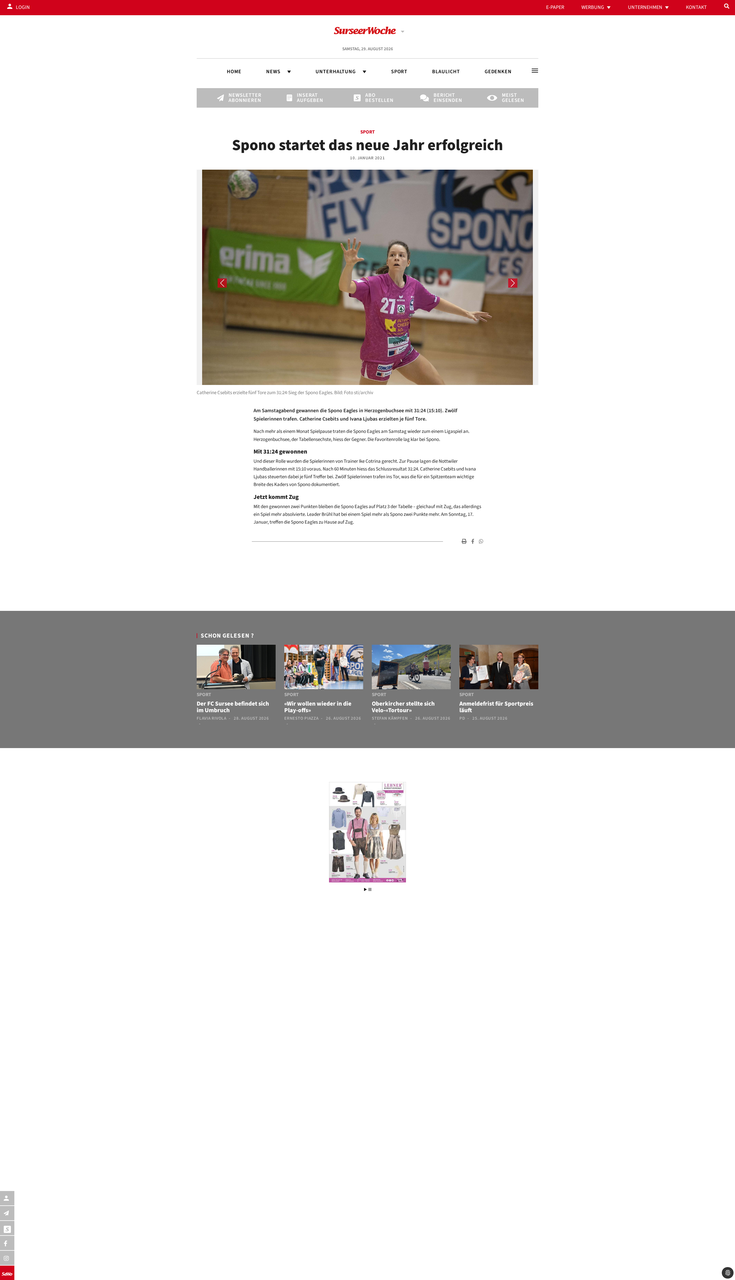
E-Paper (555, 7)
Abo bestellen (375, 98)
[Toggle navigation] (535, 70)
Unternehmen (645, 7)
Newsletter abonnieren (238, 98)
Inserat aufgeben (306, 98)
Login (23, 7)
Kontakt (696, 7)
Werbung (592, 7)
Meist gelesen (511, 98)
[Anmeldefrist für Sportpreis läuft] (498, 668)
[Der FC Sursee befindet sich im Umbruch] (236, 668)
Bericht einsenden (443, 98)
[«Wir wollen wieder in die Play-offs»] (323, 668)
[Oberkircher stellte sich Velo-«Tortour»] (411, 668)
